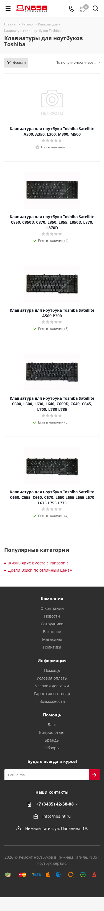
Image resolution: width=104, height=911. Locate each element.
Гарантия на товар (52, 693)
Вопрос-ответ (52, 732)
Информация (52, 660)
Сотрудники (52, 623)
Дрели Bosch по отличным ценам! (40, 570)
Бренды (52, 740)
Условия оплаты (52, 678)
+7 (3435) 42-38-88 (55, 804)
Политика (52, 647)
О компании (52, 608)
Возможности (52, 701)
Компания (52, 598)
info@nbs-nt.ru (56, 816)
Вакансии (52, 631)
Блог (52, 724)
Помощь (52, 670)
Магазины (52, 639)
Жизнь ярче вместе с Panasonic (38, 563)
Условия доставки (52, 685)
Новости (52, 616)
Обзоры (52, 747)
